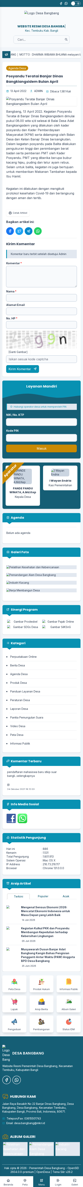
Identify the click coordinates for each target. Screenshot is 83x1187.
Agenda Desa (17, 68)
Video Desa (17, 726)
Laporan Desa (19, 708)
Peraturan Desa (20, 700)
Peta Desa (16, 734)
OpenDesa (43, 1171)
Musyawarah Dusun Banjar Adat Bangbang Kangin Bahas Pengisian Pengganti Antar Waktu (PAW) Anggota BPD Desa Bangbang (48, 955)
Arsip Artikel (20, 883)
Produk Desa (18, 682)
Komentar (14, 263)
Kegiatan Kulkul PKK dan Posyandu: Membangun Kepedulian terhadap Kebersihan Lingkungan (45, 932)
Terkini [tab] (18, 896)
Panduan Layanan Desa (25, 691)
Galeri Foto (19, 552)
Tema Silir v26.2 (63, 1171)
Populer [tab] (43, 896)
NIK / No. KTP (15, 414)
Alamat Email (15, 304)
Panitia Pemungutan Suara (26, 717)
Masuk (42, 448)
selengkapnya (26, 771)
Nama (11, 291)
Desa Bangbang (54, 1168)
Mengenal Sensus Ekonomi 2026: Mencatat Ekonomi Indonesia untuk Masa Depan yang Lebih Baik (45, 911)
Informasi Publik (20, 743)
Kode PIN (12, 430)
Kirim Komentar (20, 369)
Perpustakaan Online (23, 656)
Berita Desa (17, 665)
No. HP (11, 318)
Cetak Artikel (20, 212)
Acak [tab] (66, 896)
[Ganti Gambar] (18, 352)
